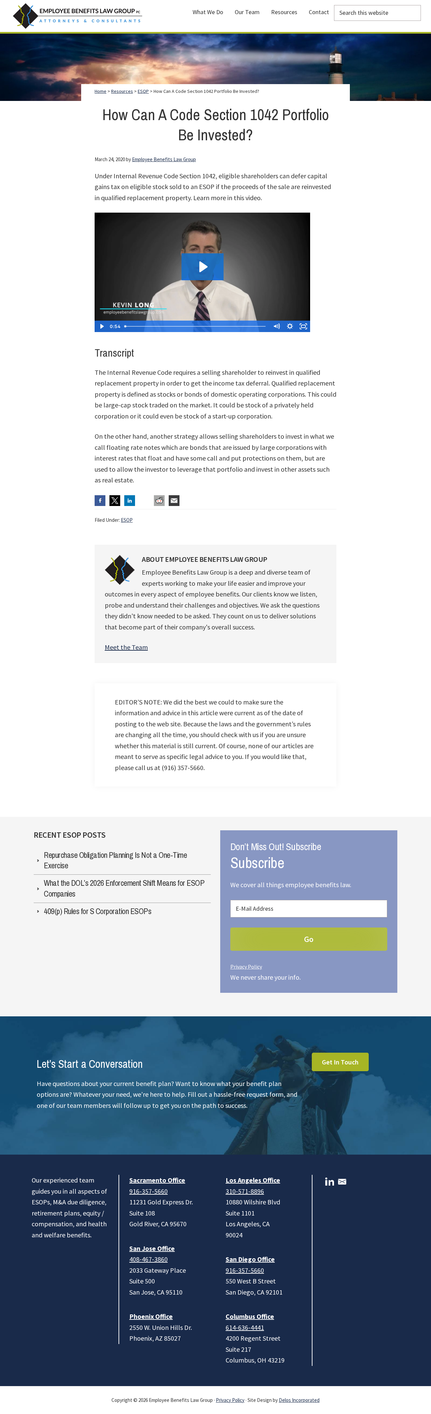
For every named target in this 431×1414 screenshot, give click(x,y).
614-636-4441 (245, 1327)
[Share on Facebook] (100, 500)
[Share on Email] (174, 500)
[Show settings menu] (290, 326)
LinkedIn (329, 1181)
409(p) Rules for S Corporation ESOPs (97, 911)
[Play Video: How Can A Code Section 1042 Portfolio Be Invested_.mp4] (202, 266)
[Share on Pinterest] (144, 500)
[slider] (195, 326)
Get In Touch (340, 1062)
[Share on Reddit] (159, 500)
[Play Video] (101, 326)
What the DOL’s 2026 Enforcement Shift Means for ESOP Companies (124, 888)
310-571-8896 (245, 1191)
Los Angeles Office (253, 1180)
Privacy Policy (246, 966)
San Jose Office (152, 1248)
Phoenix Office (151, 1316)
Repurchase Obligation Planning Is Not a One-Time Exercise (115, 860)
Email (342, 1181)
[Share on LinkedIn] (129, 500)
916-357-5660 (148, 1191)
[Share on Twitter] (114, 500)
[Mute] (276, 326)
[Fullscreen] (303, 326)
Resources (122, 91)
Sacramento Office (157, 1180)
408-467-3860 (148, 1259)
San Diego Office (250, 1259)
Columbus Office (250, 1316)
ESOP (127, 520)
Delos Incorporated (299, 1400)
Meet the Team (126, 647)
